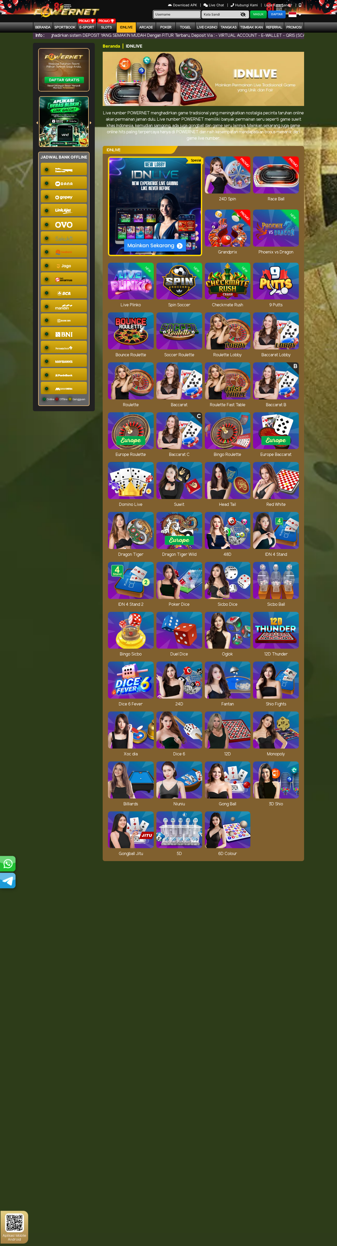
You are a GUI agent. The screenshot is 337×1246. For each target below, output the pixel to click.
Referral (274, 27)
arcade (146, 27)
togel (185, 27)
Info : (40, 35)
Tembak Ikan (251, 27)
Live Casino (207, 27)
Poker (165, 27)
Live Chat (216, 5)
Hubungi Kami (246, 5)
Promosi (294, 27)
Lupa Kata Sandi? (278, 5)
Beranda (43, 27)
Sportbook (65, 27)
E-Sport (87, 27)
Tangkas (229, 27)
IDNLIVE (126, 27)
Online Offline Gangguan (65, 399)
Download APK (185, 5)
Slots (106, 27)
